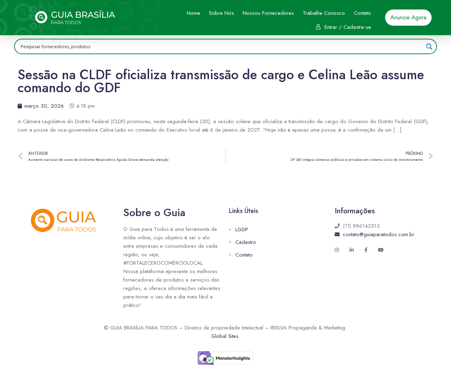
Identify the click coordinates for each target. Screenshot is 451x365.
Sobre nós (221, 13)
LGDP (241, 229)
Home (193, 13)
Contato (362, 13)
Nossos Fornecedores (268, 13)
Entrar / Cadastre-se (348, 27)
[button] (408, 18)
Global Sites (225, 336)
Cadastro (245, 242)
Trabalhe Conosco (324, 13)
